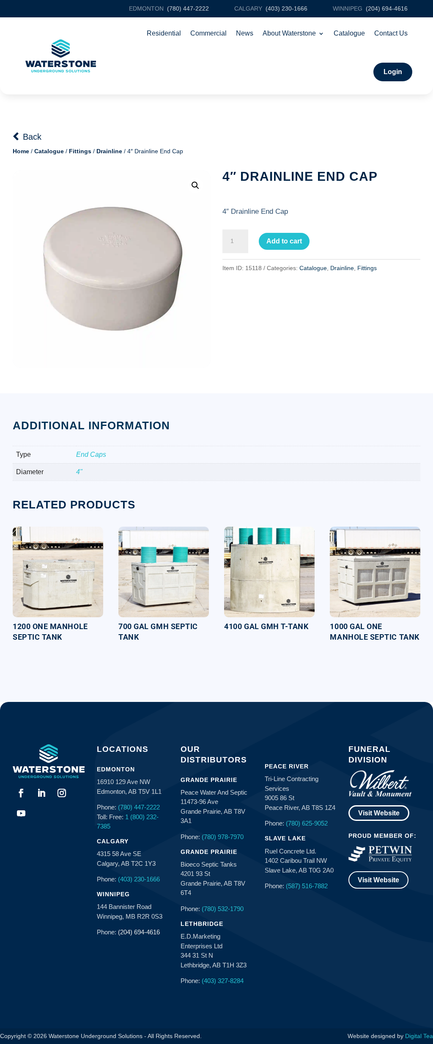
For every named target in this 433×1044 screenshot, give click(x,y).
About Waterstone (289, 33)
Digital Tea (419, 1036)
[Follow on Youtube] (21, 813)
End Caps (91, 454)
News (244, 33)
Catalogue (349, 33)
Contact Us (391, 33)
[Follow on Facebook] (21, 792)
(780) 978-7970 (223, 836)
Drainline (109, 151)
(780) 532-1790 (223, 908)
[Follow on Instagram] (61, 792)
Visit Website (379, 813)
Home (21, 151)
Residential (164, 33)
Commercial (208, 33)
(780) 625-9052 (307, 823)
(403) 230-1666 (139, 879)
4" (79, 471)
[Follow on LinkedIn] (41, 792)
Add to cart (284, 241)
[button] (195, 185)
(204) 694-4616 (139, 932)
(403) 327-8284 (223, 980)
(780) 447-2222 (139, 807)
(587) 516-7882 (307, 885)
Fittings (80, 151)
